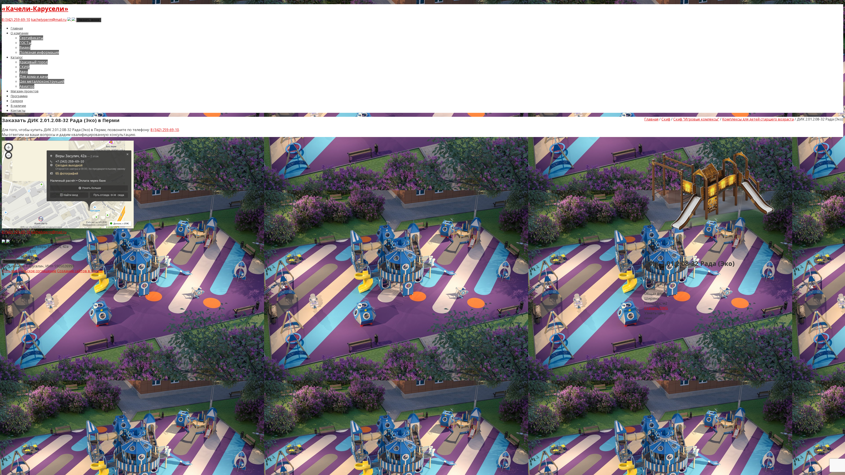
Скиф (665, 119)
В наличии (18, 106)
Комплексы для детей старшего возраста (758, 119)
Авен (23, 71)
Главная (17, 28)
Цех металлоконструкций (41, 81)
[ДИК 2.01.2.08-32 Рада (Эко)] (710, 252)
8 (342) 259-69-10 (16, 19)
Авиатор (26, 86)
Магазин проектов (25, 91)
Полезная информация (39, 52)
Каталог (17, 57)
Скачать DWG (656, 308)
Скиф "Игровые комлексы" (696, 119)
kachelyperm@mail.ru (48, 19)
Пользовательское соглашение (29, 271)
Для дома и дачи (33, 76)
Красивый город (33, 62)
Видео (24, 47)
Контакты (18, 110)
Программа (19, 96)
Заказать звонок (88, 20)
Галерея (17, 101)
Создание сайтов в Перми (80, 271)
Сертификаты (31, 37)
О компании (19, 33)
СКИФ (24, 66)
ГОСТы (25, 42)
